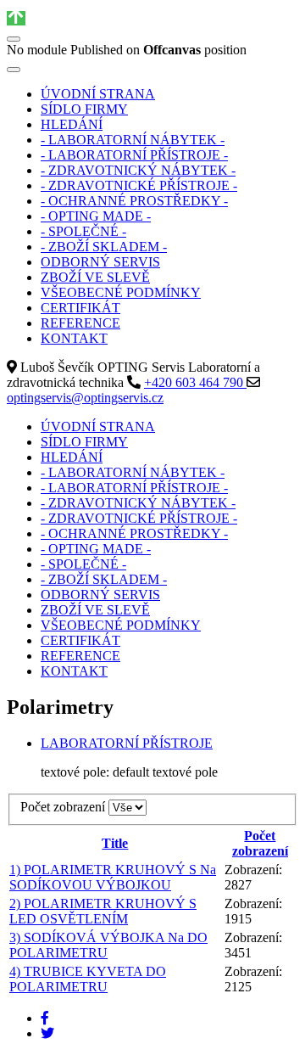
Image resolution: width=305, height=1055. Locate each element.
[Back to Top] (16, 18)
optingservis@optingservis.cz (85, 397)
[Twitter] (47, 1033)
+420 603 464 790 (195, 382)
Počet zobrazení (64, 807)
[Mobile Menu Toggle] (13, 69)
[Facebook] (45, 1018)
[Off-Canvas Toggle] (13, 39)
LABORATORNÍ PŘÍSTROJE (127, 743)
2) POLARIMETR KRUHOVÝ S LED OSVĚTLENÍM (103, 911)
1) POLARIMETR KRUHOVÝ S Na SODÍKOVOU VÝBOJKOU (112, 877)
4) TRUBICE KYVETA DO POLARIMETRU (87, 979)
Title (115, 843)
